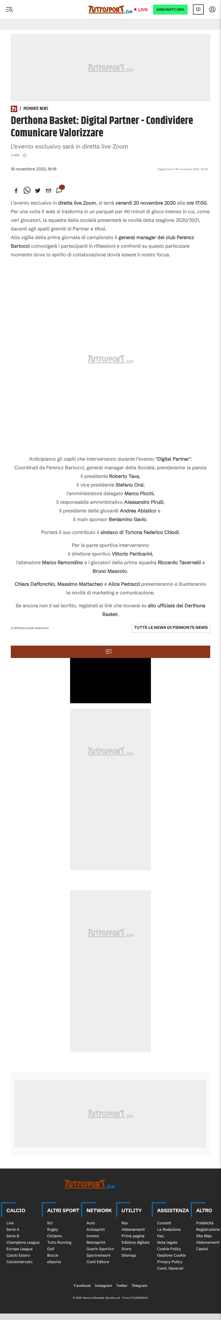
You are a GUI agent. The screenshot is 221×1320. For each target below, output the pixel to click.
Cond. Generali (170, 1268)
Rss (125, 1223)
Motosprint (96, 1242)
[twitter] (37, 190)
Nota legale (167, 1242)
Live (143, 10)
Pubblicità (204, 1223)
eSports (54, 1261)
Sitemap (129, 1255)
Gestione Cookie (171, 1255)
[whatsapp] (27, 190)
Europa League (19, 1248)
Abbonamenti (133, 1229)
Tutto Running (59, 1242)
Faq (160, 1235)
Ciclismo (54, 1235)
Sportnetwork (99, 1255)
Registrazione (208, 1229)
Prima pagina (133, 1235)
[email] (48, 190)
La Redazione (169, 1229)
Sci (50, 1223)
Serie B (12, 1235)
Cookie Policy (169, 1248)
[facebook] (16, 190)
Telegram (139, 1285)
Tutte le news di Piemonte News (171, 627)
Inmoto (93, 1235)
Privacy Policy (169, 1261)
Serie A (12, 1229)
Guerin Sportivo (100, 1248)
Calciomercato (19, 1261)
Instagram (103, 1285)
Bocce (52, 1255)
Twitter (121, 1285)
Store (126, 1248)
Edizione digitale (136, 1242)
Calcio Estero (18, 1255)
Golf (50, 1248)
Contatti (164, 1223)
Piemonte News (35, 109)
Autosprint (96, 1229)
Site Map (204, 1235)
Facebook (82, 1285)
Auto (91, 1223)
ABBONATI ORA (170, 9)
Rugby (52, 1229)
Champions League (23, 1242)
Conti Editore (98, 1261)
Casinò (202, 1248)
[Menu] (9, 9)
